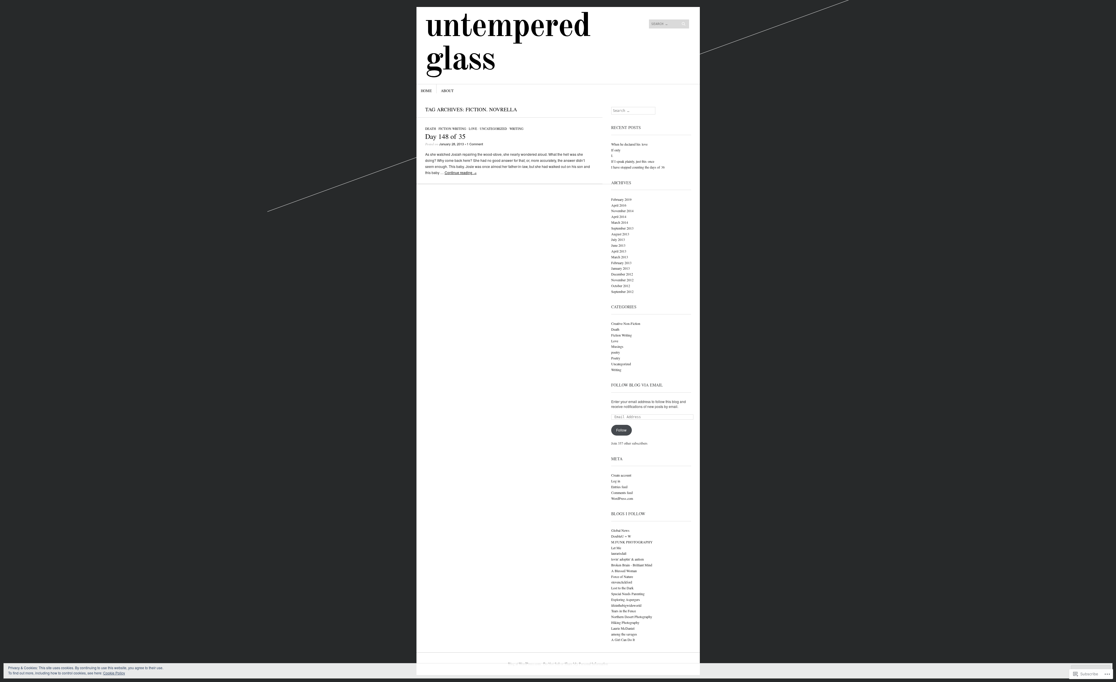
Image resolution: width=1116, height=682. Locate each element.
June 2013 (618, 245)
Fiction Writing (452, 128)
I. (612, 155)
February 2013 (621, 262)
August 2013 (620, 234)
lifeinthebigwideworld (626, 605)
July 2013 (618, 239)
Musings (617, 346)
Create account (621, 475)
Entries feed (619, 486)
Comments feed (622, 492)
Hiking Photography (625, 622)
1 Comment (475, 144)
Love (473, 128)
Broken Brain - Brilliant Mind (631, 565)
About (447, 90)
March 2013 (619, 257)
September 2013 (622, 228)
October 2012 (620, 285)
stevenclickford (621, 582)
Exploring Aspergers (625, 599)
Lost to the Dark (622, 588)
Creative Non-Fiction (625, 323)
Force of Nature (622, 576)
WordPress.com (622, 498)
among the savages (624, 634)
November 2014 (622, 210)
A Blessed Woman (624, 570)
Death (430, 128)
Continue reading (461, 172)
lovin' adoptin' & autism (627, 559)
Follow (621, 429)
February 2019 (621, 199)
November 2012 (622, 280)
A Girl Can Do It (623, 639)
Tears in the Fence (623, 610)
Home (426, 90)
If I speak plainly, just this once (632, 161)
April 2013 (618, 251)
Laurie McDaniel (622, 628)
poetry (615, 352)
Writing (516, 128)
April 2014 (618, 216)
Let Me (616, 547)
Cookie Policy (114, 672)
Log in (615, 481)
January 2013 (620, 268)
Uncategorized (493, 128)
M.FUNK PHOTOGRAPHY (632, 542)
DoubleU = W (621, 536)
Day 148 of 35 (445, 136)
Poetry (615, 358)
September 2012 (622, 291)
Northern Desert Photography (631, 616)
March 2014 (619, 222)
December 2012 (622, 274)
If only (615, 150)
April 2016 (618, 205)
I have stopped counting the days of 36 (638, 167)
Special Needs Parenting (628, 593)
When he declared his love (629, 144)
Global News (620, 530)
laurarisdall (618, 553)
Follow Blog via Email (637, 385)
